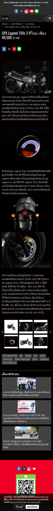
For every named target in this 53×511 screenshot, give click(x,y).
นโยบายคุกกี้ (35, 502)
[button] (44, 18)
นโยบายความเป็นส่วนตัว (18, 502)
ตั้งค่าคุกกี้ (19, 507)
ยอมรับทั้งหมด (32, 507)
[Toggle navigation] (50, 18)
